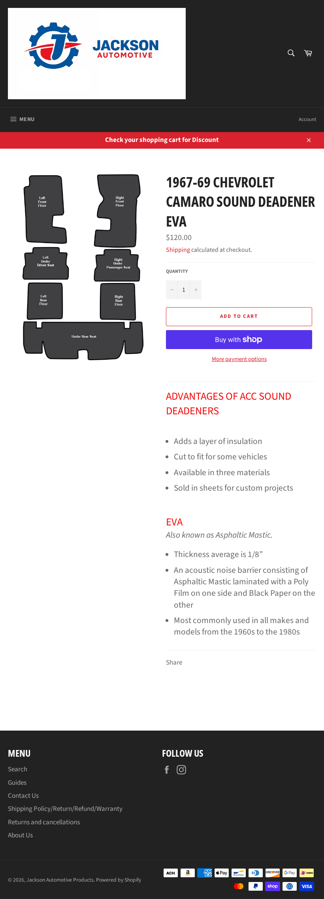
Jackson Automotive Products (60, 880)
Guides (17, 783)
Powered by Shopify (118, 880)
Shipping (178, 250)
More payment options (239, 359)
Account (307, 119)
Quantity (177, 271)
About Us (20, 835)
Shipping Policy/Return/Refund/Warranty (65, 809)
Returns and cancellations (44, 822)
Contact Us (23, 796)
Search (17, 769)
